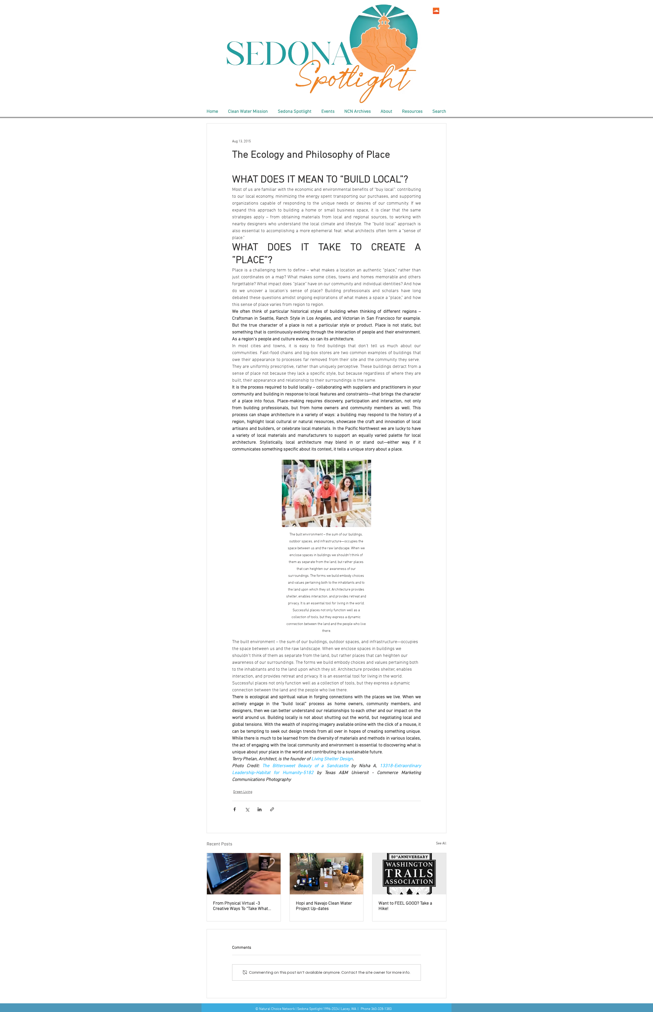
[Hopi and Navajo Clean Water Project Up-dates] (326, 873)
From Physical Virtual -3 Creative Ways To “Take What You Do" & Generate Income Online (240, 906)
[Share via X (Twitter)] (247, 809)
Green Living (242, 792)
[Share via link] (272, 809)
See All (441, 843)
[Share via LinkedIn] (259, 809)
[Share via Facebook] (234, 809)
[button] (248, 111)
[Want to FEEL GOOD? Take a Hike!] (409, 873)
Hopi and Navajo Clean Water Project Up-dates (324, 906)
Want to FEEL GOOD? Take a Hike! (405, 906)
